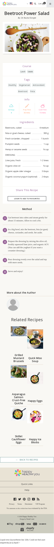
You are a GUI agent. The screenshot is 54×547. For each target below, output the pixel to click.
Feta (32, 91)
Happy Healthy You (29, 516)
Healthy (12, 85)
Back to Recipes (28, 459)
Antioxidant (39, 85)
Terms (19, 504)
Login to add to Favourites (27, 198)
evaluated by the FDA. (39, 508)
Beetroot (23, 91)
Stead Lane (30, 519)
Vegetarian (24, 85)
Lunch (22, 71)
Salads (30, 71)
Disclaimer (28, 504)
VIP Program (40, 504)
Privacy (11, 504)
